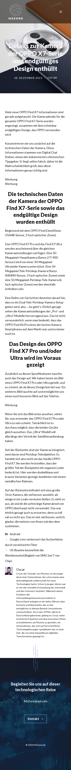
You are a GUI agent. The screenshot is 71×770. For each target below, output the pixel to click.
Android (15, 534)
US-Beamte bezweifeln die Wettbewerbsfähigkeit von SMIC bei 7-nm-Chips (32, 555)
